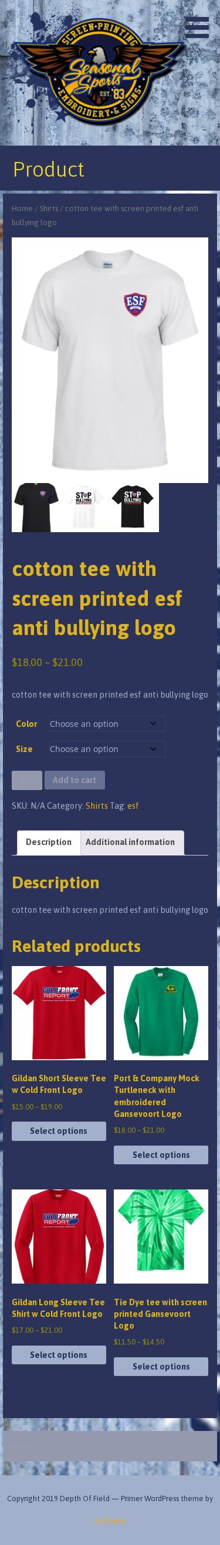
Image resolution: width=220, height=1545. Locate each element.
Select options (58, 1131)
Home (22, 208)
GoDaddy (110, 1520)
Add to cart (74, 780)
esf (133, 806)
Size (24, 749)
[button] (201, 21)
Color (26, 724)
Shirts (49, 208)
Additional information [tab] (130, 842)
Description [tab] (49, 842)
